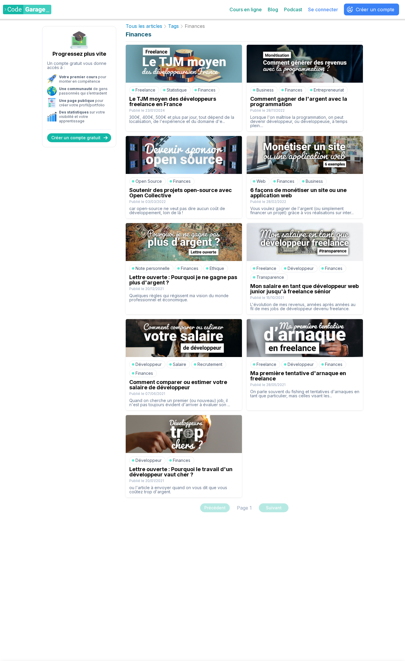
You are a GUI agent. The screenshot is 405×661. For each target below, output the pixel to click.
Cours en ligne (245, 9)
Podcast (293, 9)
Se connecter (323, 9)
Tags (173, 26)
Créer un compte (375, 9)
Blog (273, 9)
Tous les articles (144, 26)
